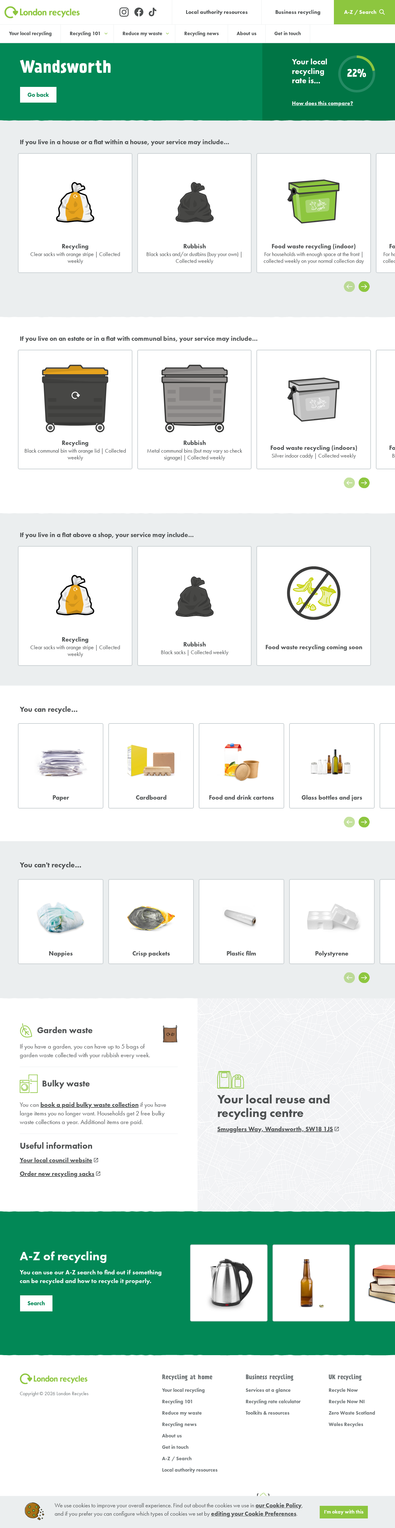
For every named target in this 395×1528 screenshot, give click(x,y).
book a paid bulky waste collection (89, 1105)
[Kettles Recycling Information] (229, 1283)
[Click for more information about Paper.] (61, 766)
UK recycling (345, 1377)
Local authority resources (217, 12)
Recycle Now (343, 1390)
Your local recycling (30, 33)
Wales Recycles (346, 1424)
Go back (38, 95)
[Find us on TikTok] (153, 12)
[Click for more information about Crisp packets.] (151, 922)
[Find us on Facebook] (138, 12)
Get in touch (287, 33)
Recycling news (201, 33)
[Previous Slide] (349, 286)
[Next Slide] (364, 286)
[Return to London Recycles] (54, 12)
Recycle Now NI (347, 1401)
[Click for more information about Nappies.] (61, 922)
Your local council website (56, 1160)
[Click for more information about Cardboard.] (151, 766)
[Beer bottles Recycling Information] (311, 1283)
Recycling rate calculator (273, 1401)
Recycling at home (187, 1377)
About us (246, 33)
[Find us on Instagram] (124, 12)
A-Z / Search (177, 1458)
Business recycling (297, 12)
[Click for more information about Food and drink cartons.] (241, 766)
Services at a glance (268, 1390)
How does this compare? (322, 103)
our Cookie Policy (278, 1505)
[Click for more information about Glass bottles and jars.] (332, 766)
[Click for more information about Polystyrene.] (332, 922)
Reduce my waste (182, 1413)
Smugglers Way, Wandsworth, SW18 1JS (275, 1129)
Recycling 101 (177, 1401)
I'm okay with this (344, 1512)
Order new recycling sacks (57, 1174)
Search (36, 1303)
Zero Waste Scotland (352, 1413)
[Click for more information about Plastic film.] (241, 922)
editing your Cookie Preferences (253, 1514)
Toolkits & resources (267, 1413)
